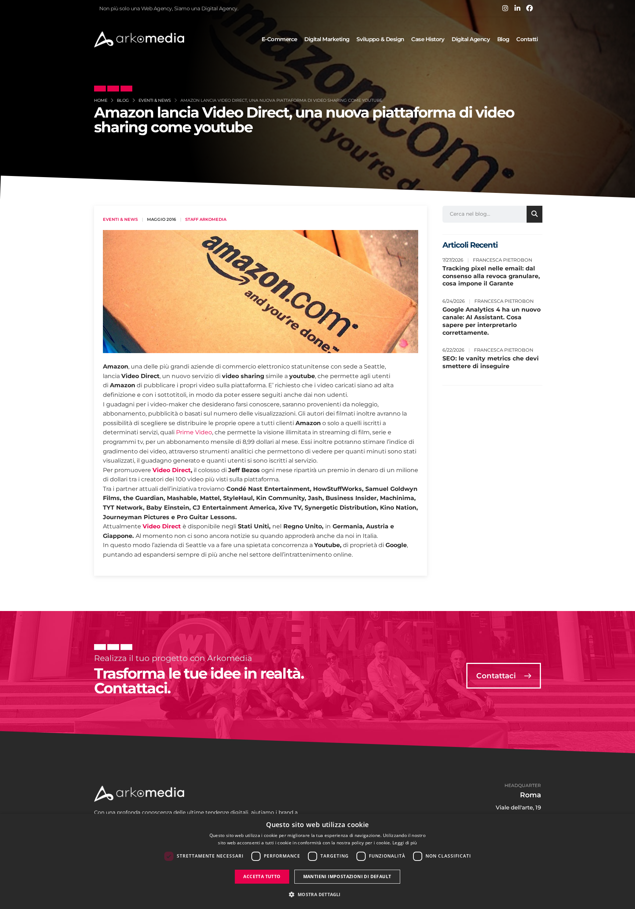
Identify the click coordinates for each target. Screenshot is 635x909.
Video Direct (172, 470)
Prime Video (194, 432)
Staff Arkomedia (205, 219)
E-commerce (279, 39)
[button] (317, 894)
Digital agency (471, 39)
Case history (427, 39)
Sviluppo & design (380, 39)
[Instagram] (505, 8)
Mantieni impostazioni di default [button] (347, 876)
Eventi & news (120, 219)
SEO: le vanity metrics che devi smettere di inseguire (490, 362)
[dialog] (317, 861)
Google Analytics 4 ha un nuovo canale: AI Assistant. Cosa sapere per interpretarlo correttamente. (491, 321)
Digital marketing (326, 39)
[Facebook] (529, 8)
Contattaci (497, 675)
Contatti (527, 39)
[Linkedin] (517, 8)
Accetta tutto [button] (261, 876)
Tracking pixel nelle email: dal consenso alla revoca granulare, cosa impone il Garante (491, 276)
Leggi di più (404, 843)
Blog (503, 39)
